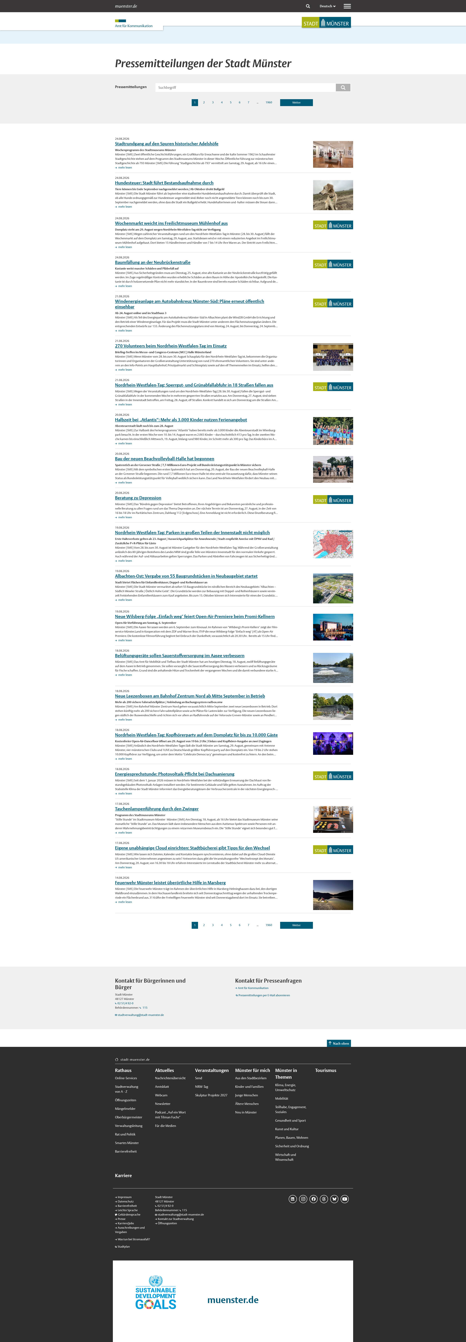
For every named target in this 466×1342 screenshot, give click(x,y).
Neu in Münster (246, 1112)
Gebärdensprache (129, 1214)
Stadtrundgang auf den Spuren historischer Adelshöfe (166, 143)
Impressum (125, 1197)
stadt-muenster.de (135, 1059)
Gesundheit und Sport (290, 1120)
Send (198, 1078)
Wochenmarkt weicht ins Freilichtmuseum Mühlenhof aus (171, 223)
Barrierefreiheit (126, 1151)
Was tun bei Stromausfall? (134, 1239)
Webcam (161, 1095)
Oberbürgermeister (128, 1117)
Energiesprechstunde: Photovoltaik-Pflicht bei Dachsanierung (174, 773)
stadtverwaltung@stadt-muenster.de (141, 1015)
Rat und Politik (125, 1134)
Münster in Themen (286, 1074)
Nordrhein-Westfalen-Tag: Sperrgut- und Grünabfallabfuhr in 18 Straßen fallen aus (194, 384)
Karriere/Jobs (126, 1223)
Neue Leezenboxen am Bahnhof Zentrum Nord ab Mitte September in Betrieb (190, 695)
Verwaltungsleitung (128, 1126)
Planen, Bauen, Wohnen (291, 1137)
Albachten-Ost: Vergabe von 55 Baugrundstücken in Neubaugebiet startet (186, 575)
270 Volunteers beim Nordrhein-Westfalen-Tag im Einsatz (171, 345)
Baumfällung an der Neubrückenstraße (152, 262)
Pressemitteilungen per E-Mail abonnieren (264, 995)
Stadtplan (124, 1246)
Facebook (313, 1199)
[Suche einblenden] (308, 6)
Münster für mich (252, 1070)
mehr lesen (125, 167)
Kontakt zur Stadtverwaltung (176, 1219)
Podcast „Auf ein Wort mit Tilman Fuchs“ (170, 1114)
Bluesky (334, 1199)
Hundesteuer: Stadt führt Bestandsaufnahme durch (164, 182)
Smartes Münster (127, 1143)
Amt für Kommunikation (253, 988)
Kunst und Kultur (287, 1129)
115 (144, 1007)
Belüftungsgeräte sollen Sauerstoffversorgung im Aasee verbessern (179, 655)
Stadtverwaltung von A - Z (126, 1089)
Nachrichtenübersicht (170, 1078)
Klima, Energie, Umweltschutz (285, 1087)
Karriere (123, 1175)
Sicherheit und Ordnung (292, 1146)
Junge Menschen (246, 1095)
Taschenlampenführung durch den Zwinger (157, 808)
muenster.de (126, 6)
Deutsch (326, 6)
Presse (121, 1219)
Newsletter (163, 1104)
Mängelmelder (125, 1109)
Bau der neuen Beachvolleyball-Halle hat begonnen (164, 458)
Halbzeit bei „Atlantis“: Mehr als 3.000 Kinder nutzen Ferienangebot (181, 419)
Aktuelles (164, 1070)
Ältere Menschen (247, 1104)
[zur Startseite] (326, 22)
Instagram (303, 1199)
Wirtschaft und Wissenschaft (285, 1157)
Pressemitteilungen (131, 87)
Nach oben (341, 1043)
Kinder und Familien (249, 1087)
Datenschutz (126, 1201)
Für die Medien (165, 1126)
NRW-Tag (201, 1087)
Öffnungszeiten (125, 1100)
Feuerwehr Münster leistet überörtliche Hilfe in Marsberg (170, 882)
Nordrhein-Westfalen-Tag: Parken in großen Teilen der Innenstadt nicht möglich (192, 532)
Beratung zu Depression (138, 497)
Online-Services (126, 1078)
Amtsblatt (162, 1087)
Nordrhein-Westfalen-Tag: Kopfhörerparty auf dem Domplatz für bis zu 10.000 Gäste (196, 734)
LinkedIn (293, 1199)
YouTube (345, 1199)
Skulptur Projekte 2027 (211, 1095)
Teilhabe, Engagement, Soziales (290, 1109)
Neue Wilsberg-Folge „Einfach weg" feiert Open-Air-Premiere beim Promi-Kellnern (195, 616)
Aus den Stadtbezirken (250, 1078)
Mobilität (281, 1098)
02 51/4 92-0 (125, 1003)
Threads (324, 1199)
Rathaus (123, 1070)
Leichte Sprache (128, 1210)
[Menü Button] (347, 6)
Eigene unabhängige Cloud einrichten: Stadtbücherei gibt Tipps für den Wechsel (192, 847)
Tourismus (325, 1070)
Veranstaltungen (212, 1070)
